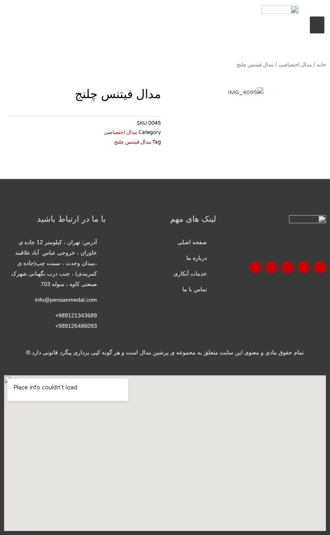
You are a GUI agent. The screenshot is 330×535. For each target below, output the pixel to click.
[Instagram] (272, 267)
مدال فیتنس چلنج (132, 142)
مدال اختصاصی (295, 65)
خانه (321, 65)
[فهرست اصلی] (317, 24)
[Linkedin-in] (256, 267)
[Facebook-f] (320, 267)
